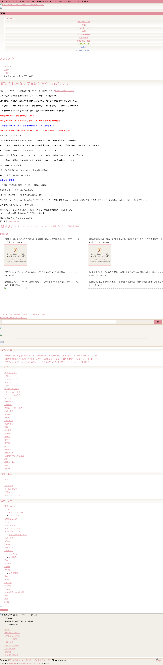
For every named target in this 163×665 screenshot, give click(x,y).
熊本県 (7, 443)
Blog (6, 479)
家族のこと (8, 421)
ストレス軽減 (47, 226)
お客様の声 (8, 486)
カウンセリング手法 (12, 633)
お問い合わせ (9, 649)
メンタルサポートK (12, 392)
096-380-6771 (14, 221)
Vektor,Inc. (37, 663)
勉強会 (7, 414)
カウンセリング (10, 379)
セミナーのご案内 (11, 389)
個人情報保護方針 (11, 655)
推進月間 (8, 430)
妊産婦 (7, 417)
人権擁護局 (8, 401)
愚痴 (6, 427)
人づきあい (8, 398)
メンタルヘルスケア (12, 395)
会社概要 (8, 652)
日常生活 (71, 226)
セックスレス (9, 385)
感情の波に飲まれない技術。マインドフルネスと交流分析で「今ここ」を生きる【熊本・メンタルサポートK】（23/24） (52, 359)
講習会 (7, 469)
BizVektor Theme (25, 663)
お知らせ (58, 91)
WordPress (12, 663)
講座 (6, 459)
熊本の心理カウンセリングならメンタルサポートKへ (30, 660)
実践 (55, 226)
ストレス (25, 226)
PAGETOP (4, 610)
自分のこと (8, 453)
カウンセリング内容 (12, 636)
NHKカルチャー (10, 373)
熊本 (77, 226)
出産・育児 (8, 411)
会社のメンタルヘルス (13, 408)
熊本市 (7, 440)
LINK (6, 483)
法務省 (7, 437)
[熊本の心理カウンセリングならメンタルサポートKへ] (22, 5)
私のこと (8, 446)
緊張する (8, 449)
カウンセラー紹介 (11, 645)
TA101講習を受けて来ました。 (13, 318)
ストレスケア (35, 226)
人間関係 (8, 405)
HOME (7, 629)
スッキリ (17, 226)
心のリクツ (62, 226)
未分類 (7, 433)
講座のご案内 (68, 91)
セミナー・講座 (10, 639)
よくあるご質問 (10, 489)
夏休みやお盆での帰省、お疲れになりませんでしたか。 (23, 314)
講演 (6, 465)
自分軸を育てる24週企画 (14, 456)
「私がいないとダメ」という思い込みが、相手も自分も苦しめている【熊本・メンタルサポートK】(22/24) (46, 362)
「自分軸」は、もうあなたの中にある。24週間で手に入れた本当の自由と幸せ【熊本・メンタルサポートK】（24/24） (51, 356)
